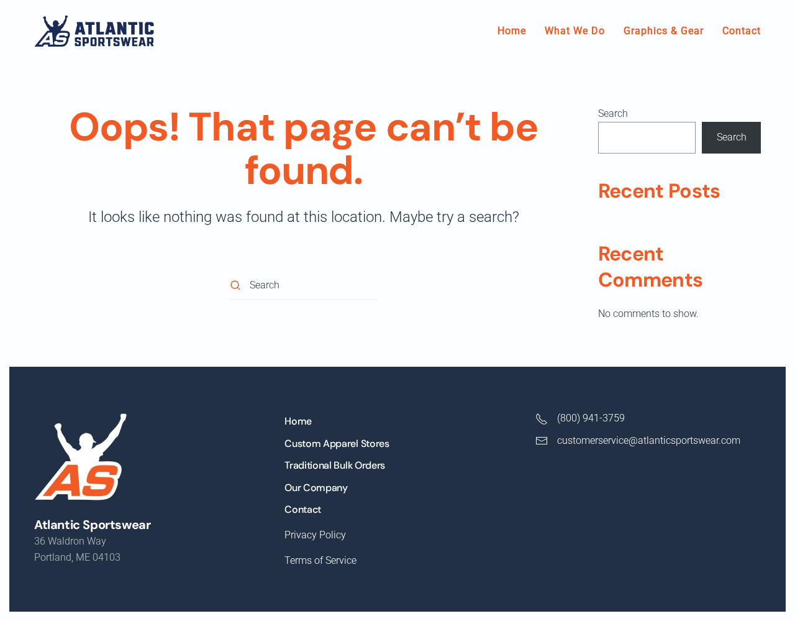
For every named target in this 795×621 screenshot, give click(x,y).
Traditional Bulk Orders (334, 465)
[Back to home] (94, 31)
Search (613, 113)
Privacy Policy (315, 535)
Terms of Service (320, 560)
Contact (741, 31)
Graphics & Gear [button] (664, 31)
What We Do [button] (575, 31)
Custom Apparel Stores (336, 443)
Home (511, 31)
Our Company (315, 487)
